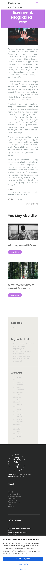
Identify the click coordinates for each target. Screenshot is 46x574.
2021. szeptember (18, 419)
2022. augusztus (18, 392)
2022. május (17, 399)
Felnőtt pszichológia (14, 494)
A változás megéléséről (20, 346)
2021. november (18, 414)
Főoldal (10, 492)
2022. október (17, 387)
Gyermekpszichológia (14, 496)
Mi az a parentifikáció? (22, 245)
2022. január (17, 409)
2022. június (17, 397)
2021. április (17, 431)
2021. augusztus (18, 422)
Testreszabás (23, 564)
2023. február (17, 377)
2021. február (17, 436)
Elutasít (23, 569)
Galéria (10, 504)
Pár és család (12, 498)
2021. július (16, 424)
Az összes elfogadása (23, 559)
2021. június (17, 426)
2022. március (17, 404)
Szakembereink (12, 500)
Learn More (15, 252)
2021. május (17, 429)
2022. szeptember (18, 390)
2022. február (17, 407)
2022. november (18, 385)
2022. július (16, 394)
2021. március (17, 434)
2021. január (17, 439)
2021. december (18, 412)
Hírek (14, 327)
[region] (23, 555)
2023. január (17, 380)
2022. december (18, 382)
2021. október (17, 417)
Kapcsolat (11, 506)
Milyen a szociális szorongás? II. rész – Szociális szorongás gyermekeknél (22, 358)
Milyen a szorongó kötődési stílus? (23, 344)
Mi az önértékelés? (18, 354)
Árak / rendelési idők (14, 502)
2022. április (17, 402)
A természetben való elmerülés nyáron (21, 286)
